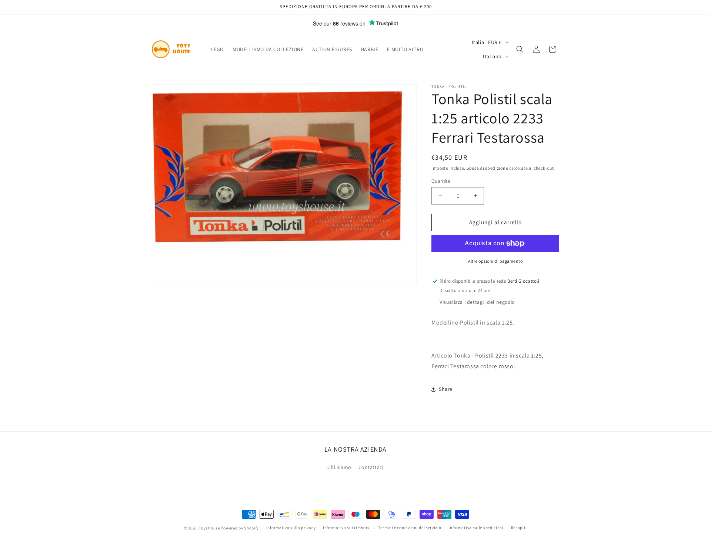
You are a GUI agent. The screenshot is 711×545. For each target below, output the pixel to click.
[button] (520, 49)
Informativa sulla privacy (291, 527)
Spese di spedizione (487, 168)
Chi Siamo (339, 467)
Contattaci (371, 467)
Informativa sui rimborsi (347, 527)
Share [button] (446, 389)
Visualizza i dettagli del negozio (477, 302)
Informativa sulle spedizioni (476, 527)
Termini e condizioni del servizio (409, 527)
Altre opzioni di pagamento (495, 261)
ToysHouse (209, 528)
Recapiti (519, 527)
